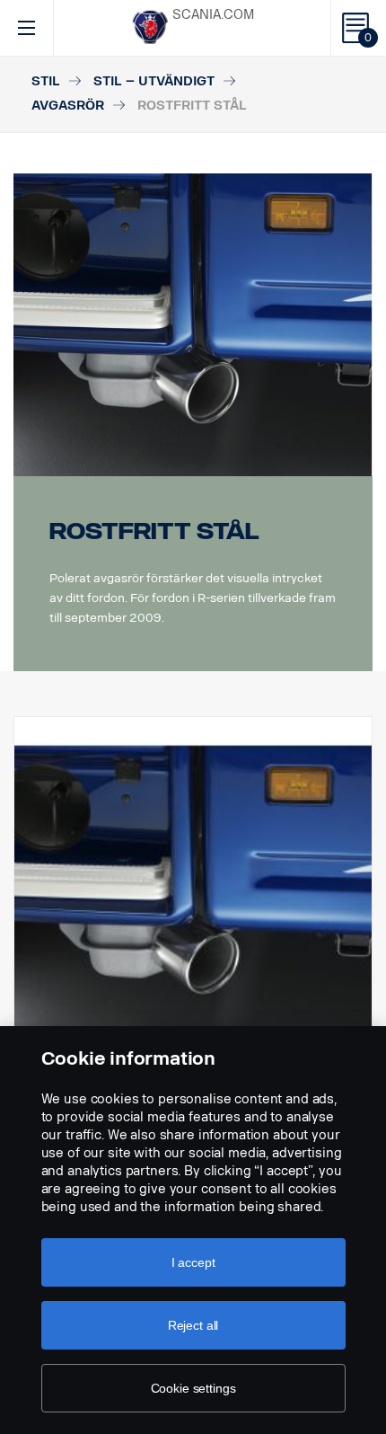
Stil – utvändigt (154, 81)
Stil (45, 81)
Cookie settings (193, 1388)
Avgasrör (67, 105)
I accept (193, 1262)
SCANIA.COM (213, 14)
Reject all (193, 1325)
